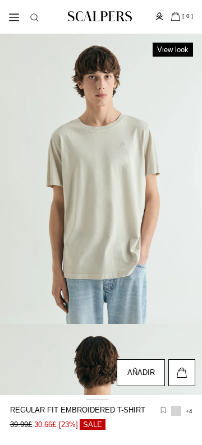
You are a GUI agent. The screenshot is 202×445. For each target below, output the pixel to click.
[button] (34, 17)
